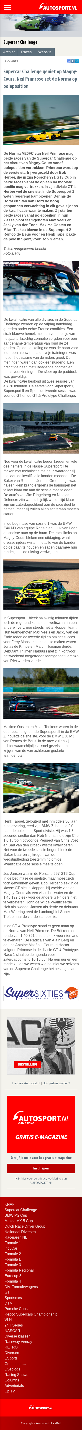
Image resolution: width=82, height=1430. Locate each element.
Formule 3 (13, 1265)
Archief (9, 52)
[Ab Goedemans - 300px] (41, 1046)
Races (26, 52)
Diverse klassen (18, 1336)
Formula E (13, 1259)
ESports (11, 1358)
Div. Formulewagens (21, 1287)
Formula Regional (19, 1270)
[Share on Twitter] (73, 61)
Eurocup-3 (13, 1276)
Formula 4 (13, 1281)
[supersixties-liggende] (41, 993)
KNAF (10, 1204)
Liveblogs (12, 1369)
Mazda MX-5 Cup (19, 1221)
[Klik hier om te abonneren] (41, 1125)
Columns (12, 1380)
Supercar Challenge (21, 1210)
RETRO (11, 1347)
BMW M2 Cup (16, 1215)
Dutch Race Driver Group (25, 1226)
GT (7, 1292)
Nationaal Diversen (20, 1232)
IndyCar (11, 1248)
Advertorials (14, 1386)
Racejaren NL (16, 1237)
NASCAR (12, 1331)
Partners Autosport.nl (26, 1083)
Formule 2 (13, 1254)
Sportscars (13, 1298)
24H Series (14, 1325)
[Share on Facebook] (69, 61)
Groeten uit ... (15, 1364)
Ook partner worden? (56, 1083)
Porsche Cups (16, 1309)
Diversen (12, 1353)
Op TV (10, 1391)
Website (44, 52)
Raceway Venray (18, 1342)
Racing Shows (16, 1375)
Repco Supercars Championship (31, 1314)
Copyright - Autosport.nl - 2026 (41, 1423)
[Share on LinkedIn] (77, 61)
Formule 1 (13, 1243)
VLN (8, 1320)
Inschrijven (41, 1168)
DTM (9, 1303)
